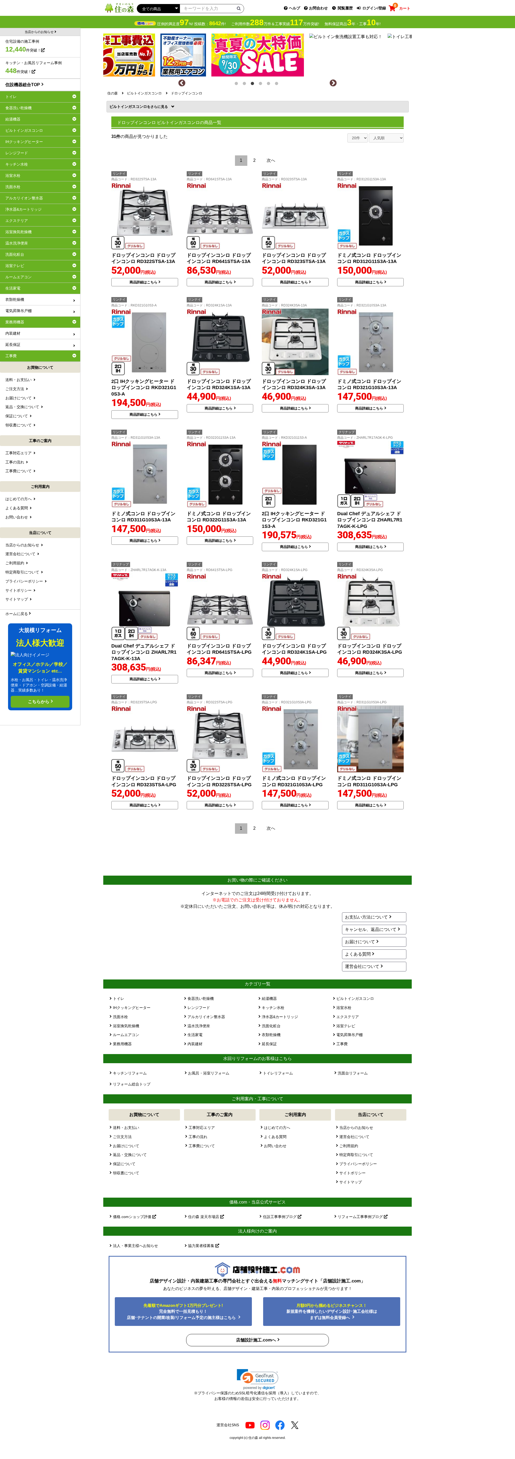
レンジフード (198, 1007)
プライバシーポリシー (358, 1164)
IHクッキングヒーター (131, 1007)
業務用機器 (122, 1044)
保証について (124, 1164)
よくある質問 (358, 954)
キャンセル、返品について (370, 929)
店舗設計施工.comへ (256, 1340)
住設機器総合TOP (22, 84)
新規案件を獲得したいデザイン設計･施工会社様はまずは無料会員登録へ (331, 1311)
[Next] (333, 83)
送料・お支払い (126, 1127)
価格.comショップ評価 (132, 1217)
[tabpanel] (258, 53)
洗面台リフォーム (353, 1073)
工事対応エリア (202, 1127)
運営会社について (362, 966)
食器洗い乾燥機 (200, 998)
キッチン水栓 (273, 1007)
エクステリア (347, 1017)
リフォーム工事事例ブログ (361, 1217)
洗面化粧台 (271, 1026)
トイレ (118, 998)
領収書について (126, 1173)
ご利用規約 (348, 1146)
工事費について (202, 1146)
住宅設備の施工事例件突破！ (23, 46)
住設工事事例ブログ (280, 1217)
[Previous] (182, 83)
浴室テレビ (345, 1026)
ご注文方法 (122, 1137)
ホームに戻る (16, 614)
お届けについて (360, 941)
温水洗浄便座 (198, 1026)
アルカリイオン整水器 (206, 1017)
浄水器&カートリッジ (280, 1017)
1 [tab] (237, 84)
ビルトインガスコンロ (129, 106)
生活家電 (195, 1035)
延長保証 (269, 1044)
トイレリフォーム (278, 1073)
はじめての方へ (277, 1127)
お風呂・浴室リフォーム (208, 1073)
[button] (257, 1379)
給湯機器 (269, 998)
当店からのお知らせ (356, 1127)
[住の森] (119, 7)
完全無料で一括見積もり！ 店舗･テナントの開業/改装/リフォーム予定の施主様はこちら (182, 1311)
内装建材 (195, 1044)
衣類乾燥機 (271, 1035)
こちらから (38, 701)
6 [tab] (277, 84)
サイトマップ (350, 1182)
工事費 (342, 1044)
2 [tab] (245, 84)
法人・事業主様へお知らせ (135, 1246)
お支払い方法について (366, 917)
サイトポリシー (352, 1173)
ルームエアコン (126, 1035)
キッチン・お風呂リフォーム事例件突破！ (33, 67)
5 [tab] (269, 84)
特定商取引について (356, 1155)
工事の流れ (198, 1137)
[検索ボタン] (238, 8)
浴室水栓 (343, 1007)
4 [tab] (261, 84)
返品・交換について (130, 1155)
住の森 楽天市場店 (204, 1217)
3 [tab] (253, 84)
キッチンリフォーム (130, 1073)
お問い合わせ (275, 1146)
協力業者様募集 (201, 1246)
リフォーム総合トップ (131, 1084)
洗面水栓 (120, 1017)
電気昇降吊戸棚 (349, 1035)
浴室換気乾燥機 (126, 1026)
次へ (271, 160)
